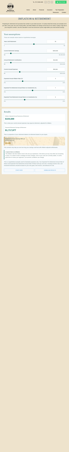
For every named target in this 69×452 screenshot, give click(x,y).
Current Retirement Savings (11, 50)
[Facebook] (52, 2)
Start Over (19, 170)
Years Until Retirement (10, 41)
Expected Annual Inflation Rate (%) (13, 78)
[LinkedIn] (49, 2)
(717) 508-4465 (38, 2)
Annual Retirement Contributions (12, 60)
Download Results (50, 170)
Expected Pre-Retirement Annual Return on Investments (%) (20, 87)
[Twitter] (45, 2)
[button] (28, 10)
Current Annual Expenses (11, 69)
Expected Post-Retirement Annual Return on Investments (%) (20, 97)
